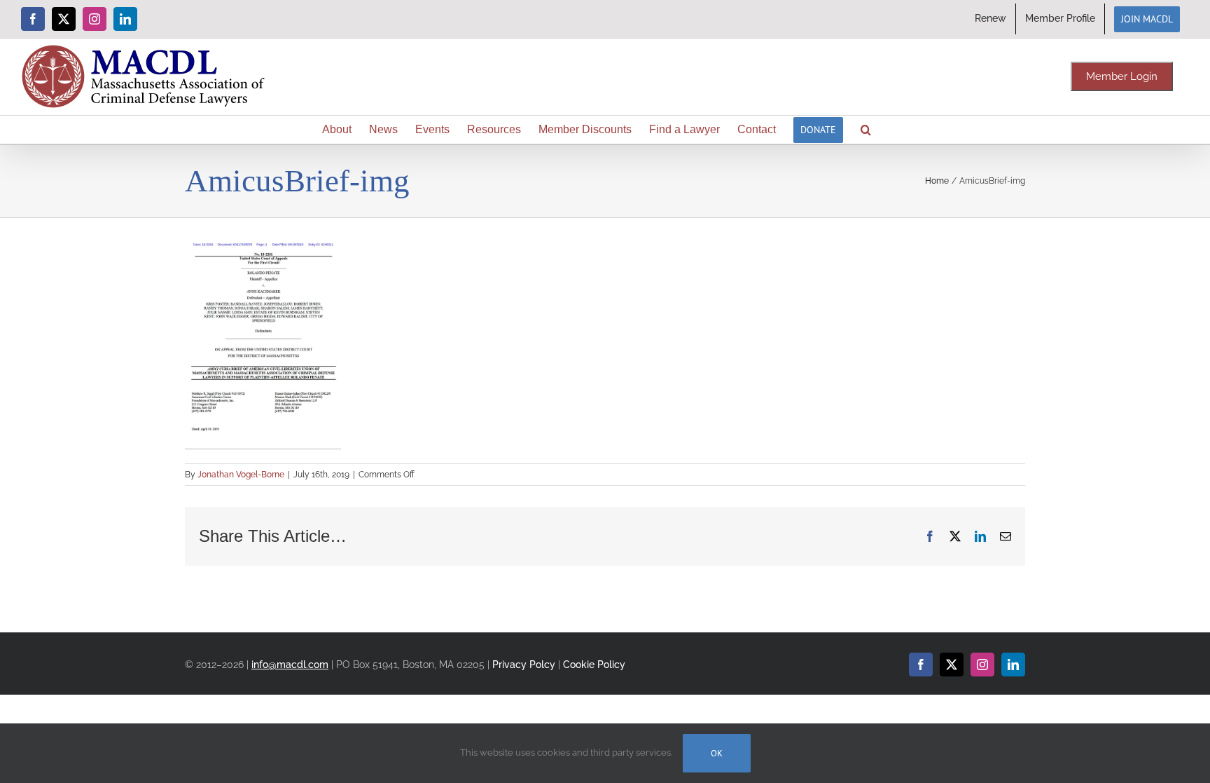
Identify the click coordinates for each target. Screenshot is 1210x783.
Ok (717, 753)
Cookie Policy (594, 664)
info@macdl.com (289, 664)
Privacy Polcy (523, 664)
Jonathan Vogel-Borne (240, 474)
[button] (866, 130)
